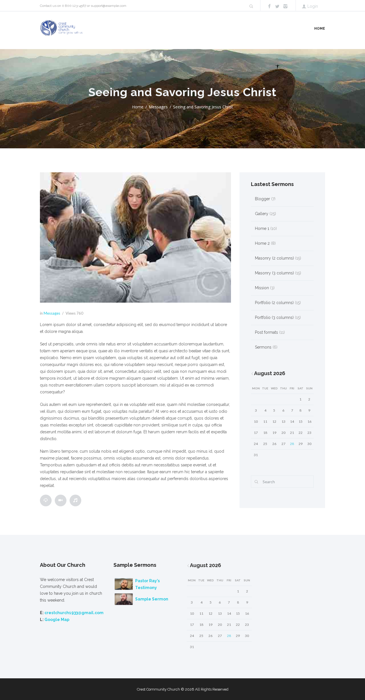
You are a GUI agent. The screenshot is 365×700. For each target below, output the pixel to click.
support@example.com (108, 6)
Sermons (263, 347)
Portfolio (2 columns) (274, 302)
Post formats (266, 332)
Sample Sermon (151, 599)
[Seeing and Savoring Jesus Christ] (135, 237)
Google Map (56, 619)
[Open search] (251, 6)
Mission (262, 288)
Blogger (262, 199)
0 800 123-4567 (74, 6)
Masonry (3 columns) (274, 273)
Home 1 (262, 228)
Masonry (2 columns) (274, 258)
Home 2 (262, 243)
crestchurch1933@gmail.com (74, 612)
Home (319, 29)
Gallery (261, 213)
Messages (158, 107)
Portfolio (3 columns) (274, 317)
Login (312, 6)
